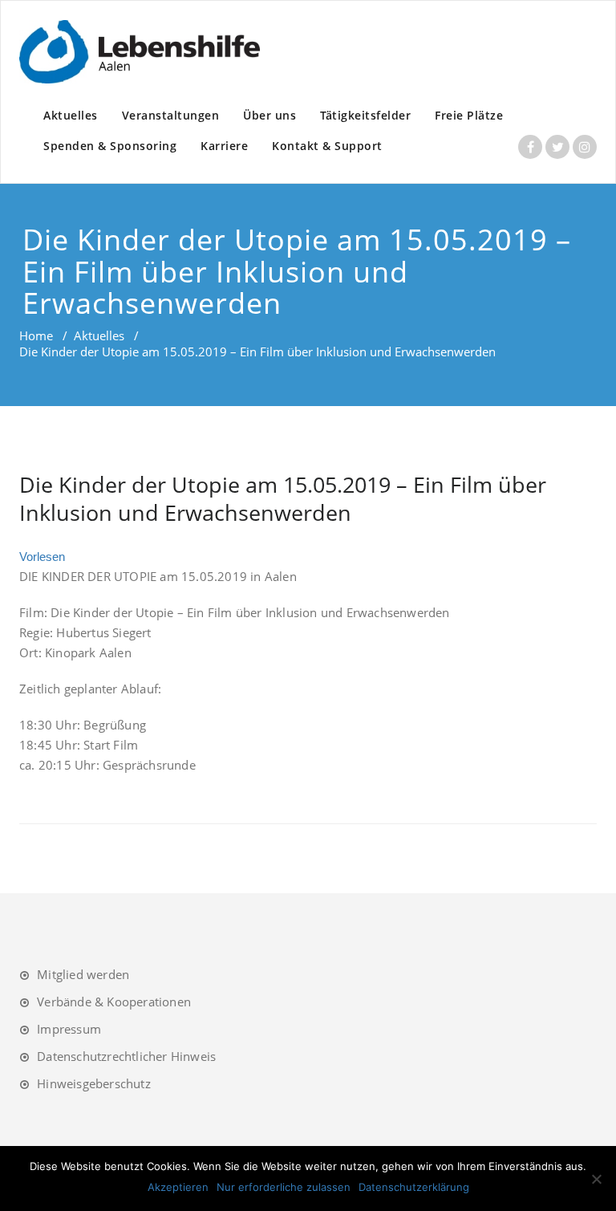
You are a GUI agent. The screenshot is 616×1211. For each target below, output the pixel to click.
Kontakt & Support (327, 145)
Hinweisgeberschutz (94, 1083)
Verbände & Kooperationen (114, 1002)
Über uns (269, 115)
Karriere (224, 145)
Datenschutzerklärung (414, 1187)
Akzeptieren (178, 1187)
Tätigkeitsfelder (365, 115)
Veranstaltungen (171, 115)
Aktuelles (70, 115)
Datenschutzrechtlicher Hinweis (126, 1056)
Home (36, 335)
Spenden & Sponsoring (109, 145)
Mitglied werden (83, 974)
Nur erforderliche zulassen (284, 1187)
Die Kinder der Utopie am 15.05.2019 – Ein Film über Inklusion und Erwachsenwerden (282, 498)
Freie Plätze (469, 115)
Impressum (69, 1029)
